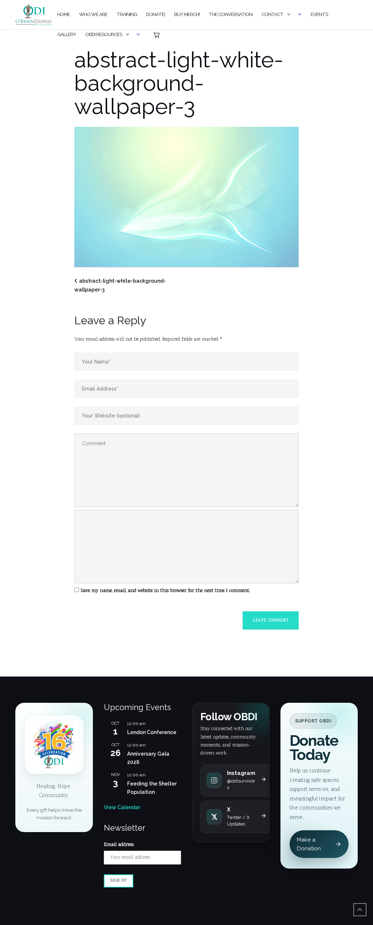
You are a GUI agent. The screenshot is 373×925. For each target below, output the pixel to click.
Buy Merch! (187, 14)
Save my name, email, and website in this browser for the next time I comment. (165, 591)
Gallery (66, 34)
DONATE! (155, 14)
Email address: (119, 844)
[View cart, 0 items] (156, 35)
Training (127, 14)
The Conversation (230, 14)
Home (63, 14)
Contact (272, 14)
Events (319, 14)
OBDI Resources (103, 34)
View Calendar (122, 807)
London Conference (151, 732)
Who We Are (93, 14)
